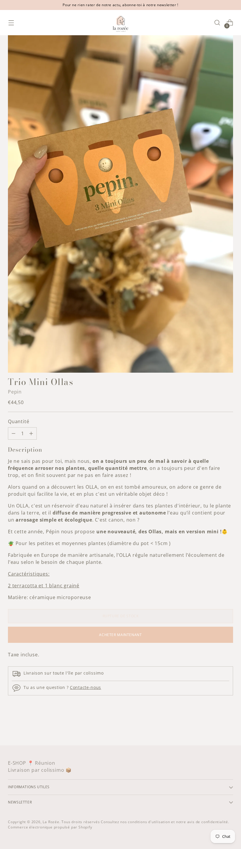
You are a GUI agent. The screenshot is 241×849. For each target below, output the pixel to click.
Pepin (15, 392)
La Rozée (51, 821)
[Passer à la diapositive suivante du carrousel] (228, 725)
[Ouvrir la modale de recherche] (217, 23)
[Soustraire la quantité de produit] (31, 433)
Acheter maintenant (120, 634)
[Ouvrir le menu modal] (11, 23)
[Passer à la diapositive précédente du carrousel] (215, 725)
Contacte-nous (85, 687)
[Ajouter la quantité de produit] (13, 433)
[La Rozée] (120, 22)
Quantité (18, 421)
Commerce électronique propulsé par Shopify (50, 827)
